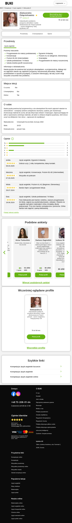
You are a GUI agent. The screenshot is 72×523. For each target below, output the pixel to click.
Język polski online (16, 518)
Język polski (14, 492)
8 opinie (39, 270)
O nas (38, 393)
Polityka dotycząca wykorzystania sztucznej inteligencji (46, 429)
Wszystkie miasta (16, 469)
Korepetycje (14, 460)
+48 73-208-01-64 (20, 402)
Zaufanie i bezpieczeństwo (44, 433)
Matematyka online (16, 503)
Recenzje (39, 405)
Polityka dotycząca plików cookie (45, 424)
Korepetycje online (16, 457)
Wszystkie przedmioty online (19, 466)
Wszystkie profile (36, 348)
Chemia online (15, 512)
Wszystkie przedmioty (17, 463)
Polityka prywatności (42, 411)
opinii (17, 426)
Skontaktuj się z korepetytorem (56, 15)
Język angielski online (17, 506)
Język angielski (15, 483)
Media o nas (39, 408)
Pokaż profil (22, 275)
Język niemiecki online (17, 515)
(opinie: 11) (25, 18)
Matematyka (15, 489)
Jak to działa (39, 399)
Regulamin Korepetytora (43, 418)
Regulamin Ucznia (41, 421)
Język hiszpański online (18, 509)
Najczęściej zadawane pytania (45, 402)
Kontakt (38, 396)
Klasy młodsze (15, 486)
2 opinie (19, 270)
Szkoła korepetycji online (18, 472)
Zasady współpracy (41, 415)
